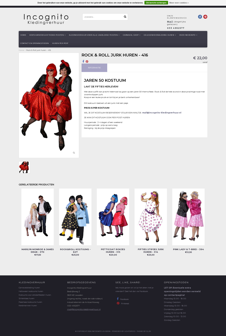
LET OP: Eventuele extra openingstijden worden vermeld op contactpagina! (182, 291)
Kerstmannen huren (28, 305)
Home (23, 35)
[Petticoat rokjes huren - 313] (113, 217)
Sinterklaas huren (26, 298)
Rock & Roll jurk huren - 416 (38, 50)
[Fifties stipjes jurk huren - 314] (151, 217)
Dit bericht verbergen (156, 3)
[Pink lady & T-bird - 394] (188, 217)
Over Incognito (187, 35)
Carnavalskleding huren (29, 288)
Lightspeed (129, 331)
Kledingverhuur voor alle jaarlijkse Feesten (93, 35)
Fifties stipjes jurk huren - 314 (151, 250)
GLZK (148, 331)
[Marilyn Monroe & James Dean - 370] (37, 217)
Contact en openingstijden (34, 43)
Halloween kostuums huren (31, 291)
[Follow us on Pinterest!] (205, 17)
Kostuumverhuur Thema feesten (46, 35)
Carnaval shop (131, 35)
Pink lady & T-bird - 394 (188, 249)
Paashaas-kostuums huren (30, 302)
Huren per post (60, 43)
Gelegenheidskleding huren (159, 35)
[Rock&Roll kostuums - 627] (75, 217)
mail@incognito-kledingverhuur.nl (84, 309)
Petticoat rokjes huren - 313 (113, 250)
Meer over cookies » (179, 3)
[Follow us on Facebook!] (200, 17)
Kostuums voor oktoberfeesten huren (35, 295)
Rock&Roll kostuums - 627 (75, 250)
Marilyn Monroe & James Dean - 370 (38, 250)
